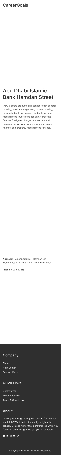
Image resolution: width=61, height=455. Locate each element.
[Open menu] (56, 5)
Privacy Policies (11, 395)
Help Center (9, 367)
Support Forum (11, 372)
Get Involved (9, 391)
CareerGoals (15, 5)
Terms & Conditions (13, 400)
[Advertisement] (30, 44)
